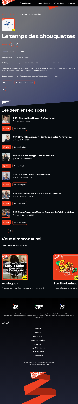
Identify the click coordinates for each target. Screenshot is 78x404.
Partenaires (37, 336)
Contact (38, 329)
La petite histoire (38, 348)
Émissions (13, 14)
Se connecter (37, 356)
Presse (38, 332)
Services (60, 3)
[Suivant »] (10, 231)
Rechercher (26, 3)
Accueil (4, 14)
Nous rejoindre (44, 3)
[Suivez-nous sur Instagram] (7, 322)
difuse (47, 364)
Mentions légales (38, 340)
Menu (72, 3)
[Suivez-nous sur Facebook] (3, 322)
